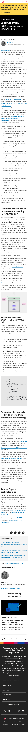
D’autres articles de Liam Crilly (10, 588)
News (6, 564)
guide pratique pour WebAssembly (11, 458)
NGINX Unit (21, 518)
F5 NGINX (15, 564)
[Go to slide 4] (15, 638)
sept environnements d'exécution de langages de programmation (12, 118)
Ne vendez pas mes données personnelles (14, 727)
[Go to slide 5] (19, 638)
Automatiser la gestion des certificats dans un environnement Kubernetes (12, 622)
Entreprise (5, 19)
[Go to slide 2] (8, 638)
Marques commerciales (10, 722)
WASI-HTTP (23, 441)
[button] (14, 302)
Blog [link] (12, 19)
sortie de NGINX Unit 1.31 (13, 99)
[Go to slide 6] (23, 638)
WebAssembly (5, 50)
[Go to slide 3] (12, 638)
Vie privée (5, 724)
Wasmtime (4, 283)
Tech (10, 564)
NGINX (4, 617)
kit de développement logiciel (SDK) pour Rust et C (14, 448)
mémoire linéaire (17, 267)
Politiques (21, 722)
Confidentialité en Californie (18, 724)
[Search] (23, 1)
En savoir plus (5, 12)
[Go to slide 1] (4, 638)
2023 (21, 564)
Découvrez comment (19, 668)
